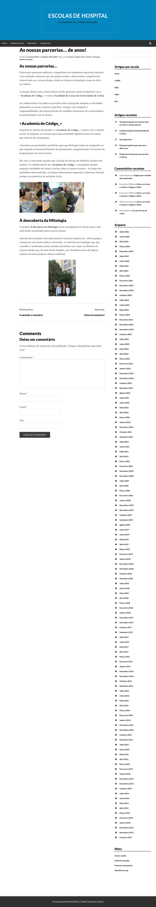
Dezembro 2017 (126, 617)
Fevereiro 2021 (126, 466)
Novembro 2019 (126, 510)
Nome (24, 393)
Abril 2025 (123, 271)
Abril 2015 (123, 759)
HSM (117, 94)
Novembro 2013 (126, 832)
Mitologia (96, 57)
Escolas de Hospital (78, 15)
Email (23, 407)
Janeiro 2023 (125, 368)
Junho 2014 (124, 798)
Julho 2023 (124, 339)
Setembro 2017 (126, 632)
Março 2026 (124, 246)
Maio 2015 (124, 754)
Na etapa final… (126, 139)
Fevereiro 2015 (126, 769)
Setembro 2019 (126, 520)
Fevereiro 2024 (126, 319)
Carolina (99, 901)
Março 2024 (124, 315)
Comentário (27, 357)
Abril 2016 (123, 705)
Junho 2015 (124, 749)
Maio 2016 (124, 700)
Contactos (45, 43)
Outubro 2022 (125, 383)
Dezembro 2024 (126, 285)
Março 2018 (124, 603)
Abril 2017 (123, 652)
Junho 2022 (124, 402)
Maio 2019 (124, 539)
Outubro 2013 (125, 837)
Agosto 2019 (124, 525)
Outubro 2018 (125, 573)
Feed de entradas (122, 860)
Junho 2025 (124, 261)
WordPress (74, 901)
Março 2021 (124, 461)
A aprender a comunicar (31, 315)
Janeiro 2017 (125, 666)
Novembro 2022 (126, 378)
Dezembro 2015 (126, 725)
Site (22, 420)
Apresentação (17, 43)
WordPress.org (121, 870)
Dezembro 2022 (126, 373)
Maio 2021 (124, 451)
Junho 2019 (124, 534)
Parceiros (32, 43)
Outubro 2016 (125, 681)
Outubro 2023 (125, 334)
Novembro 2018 (126, 569)
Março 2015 (124, 764)
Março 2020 (124, 490)
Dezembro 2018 (126, 564)
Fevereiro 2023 (126, 363)
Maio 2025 (124, 266)
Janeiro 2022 (125, 422)
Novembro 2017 (126, 622)
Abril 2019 (123, 544)
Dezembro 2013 (126, 827)
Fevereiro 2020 (126, 495)
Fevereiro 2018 (126, 608)
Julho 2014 (124, 793)
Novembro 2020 (126, 476)
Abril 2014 (123, 808)
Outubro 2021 (125, 432)
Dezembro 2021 (126, 427)
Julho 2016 (124, 691)
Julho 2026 (124, 232)
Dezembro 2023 (126, 324)
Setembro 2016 (126, 686)
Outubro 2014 (125, 788)
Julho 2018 (124, 583)
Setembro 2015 (126, 739)
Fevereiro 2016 (126, 715)
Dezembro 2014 (126, 779)
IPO (116, 101)
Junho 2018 (124, 588)
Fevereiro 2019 (126, 554)
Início (4, 43)
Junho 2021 (124, 446)
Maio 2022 (124, 407)
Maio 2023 (124, 349)
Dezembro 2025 (126, 251)
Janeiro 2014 (125, 823)
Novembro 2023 (126, 329)
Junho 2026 (124, 236)
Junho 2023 (124, 344)
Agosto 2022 (124, 393)
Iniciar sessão (120, 855)
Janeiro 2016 (125, 720)
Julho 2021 (124, 442)
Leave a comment (26, 59)
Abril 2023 (123, 354)
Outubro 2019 (125, 515)
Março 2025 (124, 275)
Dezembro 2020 (126, 471)
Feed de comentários (124, 865)
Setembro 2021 (126, 437)
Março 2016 (124, 710)
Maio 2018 (124, 593)
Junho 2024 (124, 305)
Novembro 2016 (126, 676)
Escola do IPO (33, 57)
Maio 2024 (124, 310)
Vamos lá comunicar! (94, 315)
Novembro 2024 (126, 290)
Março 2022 (124, 417)
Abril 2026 (123, 241)
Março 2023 (124, 359)
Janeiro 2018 (125, 613)
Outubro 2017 (125, 627)
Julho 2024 (124, 300)
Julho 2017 (124, 637)
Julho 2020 (124, 481)
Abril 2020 (123, 486)
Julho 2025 (124, 256)
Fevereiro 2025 (126, 280)
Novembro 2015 (126, 730)
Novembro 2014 (126, 783)
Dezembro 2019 (126, 505)
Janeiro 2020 (125, 500)
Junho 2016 (124, 696)
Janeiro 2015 (125, 774)
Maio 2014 (124, 803)
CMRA (117, 80)
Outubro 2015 (125, 735)
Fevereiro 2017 (126, 661)
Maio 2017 (124, 647)
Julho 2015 (124, 744)
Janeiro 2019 (125, 559)
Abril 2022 (123, 412)
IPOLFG (89, 57)
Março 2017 (124, 656)
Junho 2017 (124, 642)
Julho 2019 (124, 529)
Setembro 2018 (126, 578)
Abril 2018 (123, 598)
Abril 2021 (123, 456)
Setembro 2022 (126, 388)
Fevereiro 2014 (126, 818)
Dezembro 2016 (126, 671)
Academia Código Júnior (76, 57)
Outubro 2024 (125, 295)
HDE (117, 87)
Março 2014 (124, 813)
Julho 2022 (124, 398)
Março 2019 (124, 549)
